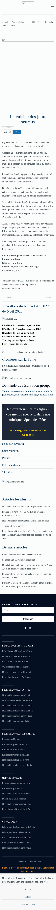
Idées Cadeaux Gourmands (14, 344)
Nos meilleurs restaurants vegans (17, 716)
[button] (52, 7)
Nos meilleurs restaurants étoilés (16, 848)
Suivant (48, 297)
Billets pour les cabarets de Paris (16, 837)
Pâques (6, 457)
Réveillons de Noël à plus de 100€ (18, 333)
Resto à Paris (35, 861)
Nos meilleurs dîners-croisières (16, 793)
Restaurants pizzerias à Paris (15, 744)
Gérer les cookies (28, 904)
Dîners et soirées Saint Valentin (16, 656)
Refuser (28, 897)
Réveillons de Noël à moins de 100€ (19, 336)
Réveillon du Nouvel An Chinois (17, 677)
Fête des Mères (11, 465)
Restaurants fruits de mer (13, 749)
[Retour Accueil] (28, 7)
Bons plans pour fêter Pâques (15, 661)
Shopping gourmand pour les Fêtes (18, 340)
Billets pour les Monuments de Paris (18, 827)
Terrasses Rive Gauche (12, 526)
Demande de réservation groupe (26, 385)
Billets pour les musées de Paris (16, 832)
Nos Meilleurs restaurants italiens (17, 700)
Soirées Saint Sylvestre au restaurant (18, 560)
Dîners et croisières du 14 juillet (16, 672)
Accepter (28, 889)
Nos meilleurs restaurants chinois (17, 705)
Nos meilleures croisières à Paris (16, 804)
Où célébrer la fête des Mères (15, 666)
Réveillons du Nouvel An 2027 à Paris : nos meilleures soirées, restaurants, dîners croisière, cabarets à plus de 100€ (27, 535)
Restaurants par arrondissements (16, 783)
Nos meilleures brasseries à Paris (17, 765)
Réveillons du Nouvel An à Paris (17, 651)
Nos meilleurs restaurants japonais (17, 710)
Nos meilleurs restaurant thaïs (15, 721)
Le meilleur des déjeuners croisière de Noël (21, 554)
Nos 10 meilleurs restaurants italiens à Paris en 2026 (25, 520)
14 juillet (7, 472)
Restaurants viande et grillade (15, 755)
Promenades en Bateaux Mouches (17, 842)
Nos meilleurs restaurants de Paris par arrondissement (26, 506)
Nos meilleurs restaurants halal (16, 695)
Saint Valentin (10, 450)
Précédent (9, 297)
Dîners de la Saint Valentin (14, 798)
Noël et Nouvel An (13, 443)
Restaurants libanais (11, 739)
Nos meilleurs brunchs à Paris (15, 760)
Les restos (22, 861)
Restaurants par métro (12, 788)
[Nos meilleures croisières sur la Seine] (28, 352)
